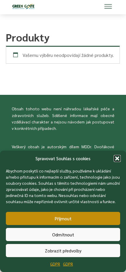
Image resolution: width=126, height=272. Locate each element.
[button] (117, 158)
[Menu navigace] (108, 6)
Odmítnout (63, 234)
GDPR (55, 263)
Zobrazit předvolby (63, 250)
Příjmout (63, 218)
